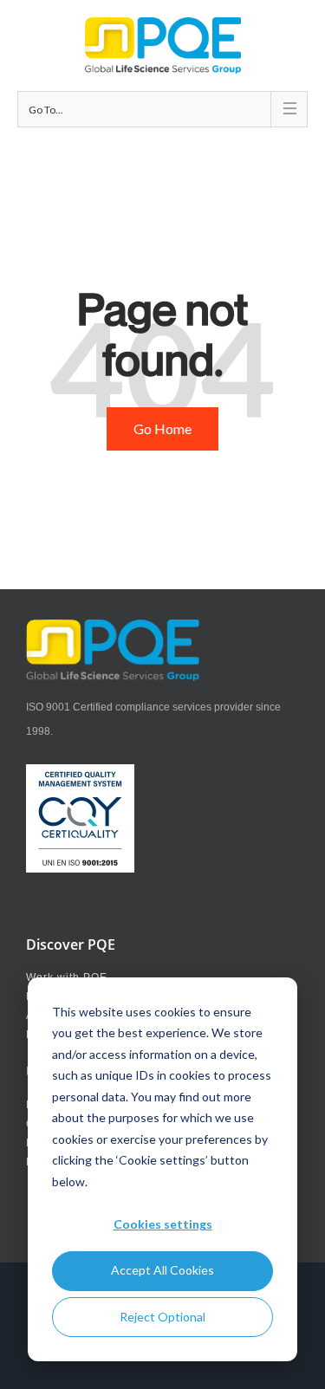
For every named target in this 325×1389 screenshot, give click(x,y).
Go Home (162, 428)
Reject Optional (162, 1316)
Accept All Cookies (162, 1269)
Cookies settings (163, 1224)
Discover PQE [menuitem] (70, 944)
